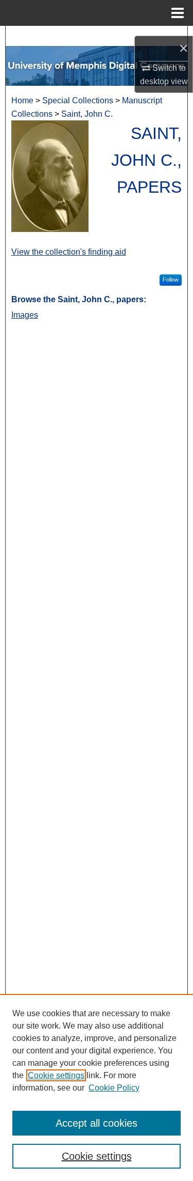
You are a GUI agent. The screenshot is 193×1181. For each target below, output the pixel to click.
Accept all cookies (96, 1123)
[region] (96, 1087)
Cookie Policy (114, 1087)
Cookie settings (56, 1075)
